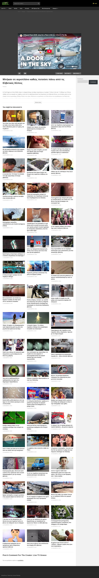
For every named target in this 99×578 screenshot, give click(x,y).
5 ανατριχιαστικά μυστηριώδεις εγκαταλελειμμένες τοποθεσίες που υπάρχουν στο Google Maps (61, 522)
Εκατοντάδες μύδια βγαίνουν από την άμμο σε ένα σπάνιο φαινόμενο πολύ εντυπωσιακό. (13, 401)
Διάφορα (55, 8)
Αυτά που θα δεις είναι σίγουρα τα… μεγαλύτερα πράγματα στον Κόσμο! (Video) (37, 427)
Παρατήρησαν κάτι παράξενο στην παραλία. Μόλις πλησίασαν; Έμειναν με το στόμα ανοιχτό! (61, 332)
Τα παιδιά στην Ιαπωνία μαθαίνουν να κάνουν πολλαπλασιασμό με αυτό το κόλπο (62, 277)
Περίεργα (4, 86)
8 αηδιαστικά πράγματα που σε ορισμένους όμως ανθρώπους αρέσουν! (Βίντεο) (12, 545)
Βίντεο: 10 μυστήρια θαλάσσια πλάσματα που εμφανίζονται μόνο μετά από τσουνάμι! (61, 377)
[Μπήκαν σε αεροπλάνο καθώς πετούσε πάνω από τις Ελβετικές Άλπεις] (14, 116)
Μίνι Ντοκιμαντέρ (46, 8)
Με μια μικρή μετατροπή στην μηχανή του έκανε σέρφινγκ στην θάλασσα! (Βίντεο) (13, 151)
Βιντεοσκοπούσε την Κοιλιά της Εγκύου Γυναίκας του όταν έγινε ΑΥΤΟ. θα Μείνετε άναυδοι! (12, 299)
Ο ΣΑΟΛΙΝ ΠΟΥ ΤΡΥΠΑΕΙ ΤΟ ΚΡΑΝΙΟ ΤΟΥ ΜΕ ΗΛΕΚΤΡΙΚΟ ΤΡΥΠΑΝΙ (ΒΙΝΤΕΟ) (13, 175)
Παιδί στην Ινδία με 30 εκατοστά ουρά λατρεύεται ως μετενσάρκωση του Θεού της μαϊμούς (13, 354)
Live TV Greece (39, 555)
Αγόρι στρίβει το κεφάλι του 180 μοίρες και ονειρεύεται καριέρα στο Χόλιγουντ (61, 300)
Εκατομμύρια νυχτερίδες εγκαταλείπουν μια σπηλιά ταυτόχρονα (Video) (14, 224)
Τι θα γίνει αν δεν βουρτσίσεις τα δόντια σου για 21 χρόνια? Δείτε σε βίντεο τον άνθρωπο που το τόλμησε (13, 521)
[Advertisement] (49, 23)
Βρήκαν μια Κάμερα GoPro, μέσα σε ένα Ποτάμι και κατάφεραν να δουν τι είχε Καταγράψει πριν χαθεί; (61, 401)
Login (95, 3)
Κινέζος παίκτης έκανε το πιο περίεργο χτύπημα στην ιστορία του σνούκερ (13, 427)
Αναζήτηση (80, 79)
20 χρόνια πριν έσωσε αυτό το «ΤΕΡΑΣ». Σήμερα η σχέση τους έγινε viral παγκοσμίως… (61, 544)
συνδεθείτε (20, 560)
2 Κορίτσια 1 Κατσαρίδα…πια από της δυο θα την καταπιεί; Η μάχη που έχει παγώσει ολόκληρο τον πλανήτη (62, 450)
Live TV (3, 8)
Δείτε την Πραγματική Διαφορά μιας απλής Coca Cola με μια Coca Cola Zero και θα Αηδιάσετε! (37, 250)
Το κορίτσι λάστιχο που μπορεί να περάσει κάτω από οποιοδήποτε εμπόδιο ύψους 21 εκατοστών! (60, 150)
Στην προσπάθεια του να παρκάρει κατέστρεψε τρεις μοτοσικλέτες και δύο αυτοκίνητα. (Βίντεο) (62, 250)
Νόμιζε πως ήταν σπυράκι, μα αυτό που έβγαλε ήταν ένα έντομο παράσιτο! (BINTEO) (37, 151)
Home (10, 8)
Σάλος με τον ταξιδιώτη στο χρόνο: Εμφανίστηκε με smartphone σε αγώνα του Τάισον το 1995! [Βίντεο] (37, 521)
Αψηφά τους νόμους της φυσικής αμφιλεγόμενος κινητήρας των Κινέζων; (36, 128)
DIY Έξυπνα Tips (35, 8)
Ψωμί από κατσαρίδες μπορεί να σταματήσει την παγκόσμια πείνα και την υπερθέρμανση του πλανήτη (37, 196)
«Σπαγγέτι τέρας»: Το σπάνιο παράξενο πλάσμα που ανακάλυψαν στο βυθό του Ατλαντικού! (37, 327)
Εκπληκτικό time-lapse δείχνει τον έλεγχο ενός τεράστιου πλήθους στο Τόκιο (37, 174)
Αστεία (15, 8)
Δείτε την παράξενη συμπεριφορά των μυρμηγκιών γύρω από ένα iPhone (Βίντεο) (62, 126)
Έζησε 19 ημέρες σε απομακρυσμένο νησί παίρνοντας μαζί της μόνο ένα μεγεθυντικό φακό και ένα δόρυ (13, 327)
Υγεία (21, 8)
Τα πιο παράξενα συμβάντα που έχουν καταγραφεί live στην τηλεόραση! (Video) (38, 498)
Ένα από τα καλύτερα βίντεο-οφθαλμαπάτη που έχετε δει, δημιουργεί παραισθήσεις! (11, 380)
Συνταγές (27, 8)
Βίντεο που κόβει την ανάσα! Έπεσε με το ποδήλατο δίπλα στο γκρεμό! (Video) (61, 496)
